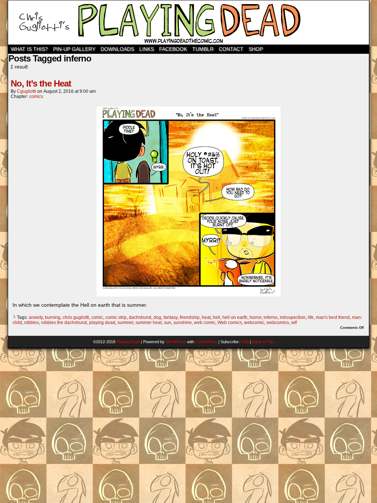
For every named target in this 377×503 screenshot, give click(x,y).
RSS (245, 342)
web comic (204, 322)
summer (125, 322)
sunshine (182, 322)
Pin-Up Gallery (74, 49)
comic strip (116, 317)
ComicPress (206, 342)
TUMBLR (203, 49)
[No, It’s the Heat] (188, 295)
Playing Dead (188, 22)
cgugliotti (26, 91)
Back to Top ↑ (264, 342)
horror (255, 317)
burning (52, 317)
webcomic (254, 322)
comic (97, 317)
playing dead (102, 322)
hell (216, 317)
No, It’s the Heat (41, 83)
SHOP (256, 49)
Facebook (173, 49)
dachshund (140, 317)
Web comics (230, 322)
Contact (231, 49)
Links (146, 49)
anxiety (36, 317)
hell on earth (234, 317)
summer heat (148, 322)
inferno (271, 317)
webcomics (278, 322)
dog (157, 317)
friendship (190, 317)
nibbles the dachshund (64, 322)
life (311, 317)
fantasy (170, 317)
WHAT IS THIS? (29, 49)
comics (36, 96)
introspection (293, 317)
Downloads (117, 49)
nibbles (31, 322)
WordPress (176, 342)
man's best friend (333, 317)
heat (206, 317)
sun (167, 322)
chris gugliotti (76, 317)
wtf (294, 322)
